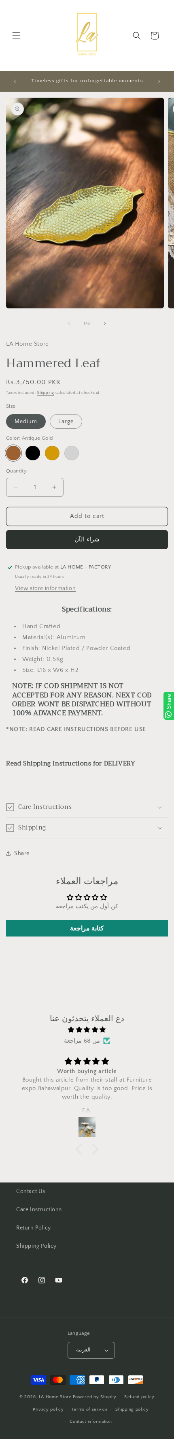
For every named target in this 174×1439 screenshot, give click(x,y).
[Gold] (52, 453)
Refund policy (139, 1396)
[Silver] (71, 453)
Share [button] (22, 853)
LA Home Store (55, 1396)
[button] (16, 36)
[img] (87, 1029)
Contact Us (30, 1191)
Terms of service (89, 1409)
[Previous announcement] (15, 81)
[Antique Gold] (13, 453)
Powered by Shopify (95, 1396)
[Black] (32, 453)
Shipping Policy (36, 1246)
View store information (45, 588)
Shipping (45, 393)
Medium (26, 421)
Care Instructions (39, 1209)
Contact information (91, 1421)
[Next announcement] (159, 81)
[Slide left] (69, 323)
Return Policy (33, 1228)
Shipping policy (132, 1409)
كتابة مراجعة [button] (87, 928)
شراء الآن (87, 539)
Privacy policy (48, 1409)
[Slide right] (105, 323)
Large (66, 421)
